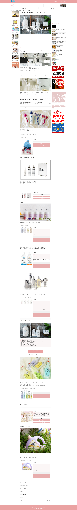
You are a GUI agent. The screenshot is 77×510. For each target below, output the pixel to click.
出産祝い (63, 100)
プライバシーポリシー (34, 507)
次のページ (48, 500)
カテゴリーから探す (25, 8)
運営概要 (44, 507)
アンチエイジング (55, 96)
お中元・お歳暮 (23, 485)
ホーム (11, 10)
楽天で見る (41, 143)
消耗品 (13, 10)
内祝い (60, 100)
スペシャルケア (63, 97)
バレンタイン (61, 98)
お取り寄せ (59, 94)
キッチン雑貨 (62, 96)
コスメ (57, 97)
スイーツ (60, 97)
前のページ (22, 500)
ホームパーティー (62, 99)
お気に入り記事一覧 (63, 1)
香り (53, 107)
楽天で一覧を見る (41, 196)
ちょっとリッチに (55, 95)
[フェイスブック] (12, 1)
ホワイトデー (57, 99)
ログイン (59, 1)
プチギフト (54, 99)
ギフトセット (54, 97)
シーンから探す (52, 8)
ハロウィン (58, 98)
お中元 (56, 94)
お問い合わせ (39, 507)
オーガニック (58, 96)
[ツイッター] (14, 1)
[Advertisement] (35, 40)
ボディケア (54, 100)
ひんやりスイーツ (59, 95)
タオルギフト (54, 98)
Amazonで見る (42, 145)
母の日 (27, 485)
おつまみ (54, 94)
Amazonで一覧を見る (42, 198)
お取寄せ (62, 94)
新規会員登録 (55, 1)
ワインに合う (57, 100)
